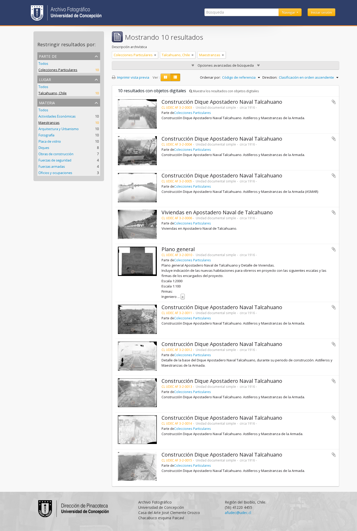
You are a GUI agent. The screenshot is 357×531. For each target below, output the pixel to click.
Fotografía (46, 135)
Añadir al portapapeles (333, 102)
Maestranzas (49, 122)
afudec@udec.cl (238, 512)
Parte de (48, 55)
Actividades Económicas (57, 116)
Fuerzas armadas (51, 166)
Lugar (45, 79)
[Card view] (165, 77)
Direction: (269, 77)
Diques (43, 147)
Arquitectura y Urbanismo (58, 128)
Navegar (289, 12)
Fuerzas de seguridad (54, 160)
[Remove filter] (155, 54)
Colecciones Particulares (57, 69)
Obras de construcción (55, 154)
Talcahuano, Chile (52, 93)
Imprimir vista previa (132, 77)
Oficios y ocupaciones (55, 172)
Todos (43, 63)
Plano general (178, 249)
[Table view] (175, 77)
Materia (47, 102)
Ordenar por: (210, 77)
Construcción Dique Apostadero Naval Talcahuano (222, 101)
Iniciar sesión (321, 12)
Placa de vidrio (49, 141)
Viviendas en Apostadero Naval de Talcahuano (217, 212)
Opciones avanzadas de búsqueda (226, 65)
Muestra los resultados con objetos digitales (225, 91)
